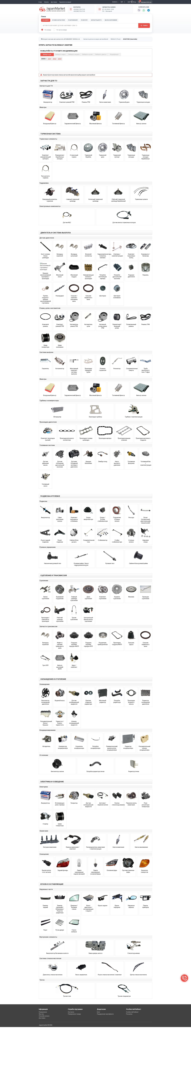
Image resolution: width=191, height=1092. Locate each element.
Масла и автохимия (111, 20)
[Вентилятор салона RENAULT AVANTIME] (57, 763)
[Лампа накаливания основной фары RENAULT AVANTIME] (95, 862)
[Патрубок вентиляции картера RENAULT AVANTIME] (102, 267)
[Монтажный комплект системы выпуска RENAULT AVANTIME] (74, 361)
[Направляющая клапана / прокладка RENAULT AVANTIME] (88, 267)
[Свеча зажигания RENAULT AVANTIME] (105, 94)
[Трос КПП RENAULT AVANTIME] (45, 657)
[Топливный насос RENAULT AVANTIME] (45, 476)
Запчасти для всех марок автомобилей (95, 39)
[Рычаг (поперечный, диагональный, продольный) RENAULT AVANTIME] (145, 510)
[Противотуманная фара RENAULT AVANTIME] (128, 862)
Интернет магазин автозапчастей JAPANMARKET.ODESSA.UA (61, 39)
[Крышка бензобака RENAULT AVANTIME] (88, 454)
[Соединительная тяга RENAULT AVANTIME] (88, 532)
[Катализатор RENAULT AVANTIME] (59, 361)
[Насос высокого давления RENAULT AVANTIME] (117, 454)
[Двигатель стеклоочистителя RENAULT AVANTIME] (52, 967)
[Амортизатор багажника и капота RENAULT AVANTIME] (57, 945)
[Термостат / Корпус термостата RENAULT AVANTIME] (59, 713)
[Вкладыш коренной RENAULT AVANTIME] (59, 246)
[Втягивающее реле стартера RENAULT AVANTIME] (59, 795)
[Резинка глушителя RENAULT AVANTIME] (102, 361)
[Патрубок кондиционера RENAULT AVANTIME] (95, 738)
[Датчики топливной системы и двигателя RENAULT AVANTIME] (74, 454)
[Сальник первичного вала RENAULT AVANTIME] (88, 288)
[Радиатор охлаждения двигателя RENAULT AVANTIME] (145, 693)
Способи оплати (44, 1016)
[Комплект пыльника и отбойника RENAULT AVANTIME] (74, 510)
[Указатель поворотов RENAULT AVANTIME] (144, 862)
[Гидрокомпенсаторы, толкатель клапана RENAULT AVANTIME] (102, 246)
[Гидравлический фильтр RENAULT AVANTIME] (72, 116)
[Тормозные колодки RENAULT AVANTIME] (143, 94)
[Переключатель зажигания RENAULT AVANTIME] (131, 795)
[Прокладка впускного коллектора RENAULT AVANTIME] (67, 430)
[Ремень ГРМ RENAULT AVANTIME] (86, 94)
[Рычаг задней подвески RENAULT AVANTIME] (45, 532)
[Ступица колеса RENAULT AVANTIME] (131, 532)
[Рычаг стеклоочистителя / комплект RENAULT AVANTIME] (110, 967)
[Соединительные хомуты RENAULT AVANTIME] (131, 361)
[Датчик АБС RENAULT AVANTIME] (67, 215)
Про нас (41, 1014)
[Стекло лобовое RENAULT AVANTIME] (74, 922)
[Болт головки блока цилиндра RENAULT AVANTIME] (45, 246)
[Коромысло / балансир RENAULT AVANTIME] (145, 246)
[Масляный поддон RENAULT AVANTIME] (74, 267)
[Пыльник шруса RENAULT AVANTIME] (131, 635)
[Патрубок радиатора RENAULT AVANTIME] (117, 693)
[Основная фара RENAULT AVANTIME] (111, 862)
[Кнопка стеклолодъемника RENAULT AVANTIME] (117, 795)
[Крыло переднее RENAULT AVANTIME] (117, 898)
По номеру (45, 20)
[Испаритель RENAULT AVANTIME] (46, 738)
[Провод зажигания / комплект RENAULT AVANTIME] (72, 839)
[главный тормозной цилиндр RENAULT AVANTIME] (72, 191)
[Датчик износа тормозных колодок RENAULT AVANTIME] (124, 215)
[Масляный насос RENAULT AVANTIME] (59, 267)
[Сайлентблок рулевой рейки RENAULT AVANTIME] (138, 555)
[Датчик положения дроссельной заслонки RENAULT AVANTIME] (59, 454)
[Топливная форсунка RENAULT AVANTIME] (131, 454)
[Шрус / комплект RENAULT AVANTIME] (74, 657)
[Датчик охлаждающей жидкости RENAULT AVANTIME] (74, 693)
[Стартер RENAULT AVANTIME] (45, 816)
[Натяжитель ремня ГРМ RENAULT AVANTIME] (74, 316)
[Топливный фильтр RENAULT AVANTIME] (118, 116)
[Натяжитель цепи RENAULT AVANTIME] (88, 316)
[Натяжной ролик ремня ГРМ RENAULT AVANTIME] (102, 316)
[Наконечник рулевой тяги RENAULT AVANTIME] (52, 555)
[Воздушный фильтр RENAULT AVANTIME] (50, 116)
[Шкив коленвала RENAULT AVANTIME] (59, 337)
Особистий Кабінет (132, 1012)
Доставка (54, 2)
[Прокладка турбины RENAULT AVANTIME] (95, 409)
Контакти (71, 1012)
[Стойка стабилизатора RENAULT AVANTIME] (117, 532)
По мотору (84, 20)
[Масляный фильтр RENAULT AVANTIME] (95, 116)
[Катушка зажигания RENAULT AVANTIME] (50, 839)
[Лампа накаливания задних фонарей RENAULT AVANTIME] (79, 862)
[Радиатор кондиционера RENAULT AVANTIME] (128, 738)
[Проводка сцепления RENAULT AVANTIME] (145, 589)
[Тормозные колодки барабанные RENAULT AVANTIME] (145, 147)
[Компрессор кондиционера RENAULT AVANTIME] (62, 738)
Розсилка (129, 1014)
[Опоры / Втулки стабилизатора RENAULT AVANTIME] (102, 510)
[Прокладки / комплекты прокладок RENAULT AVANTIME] (45, 610)
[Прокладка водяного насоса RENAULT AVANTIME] (131, 693)
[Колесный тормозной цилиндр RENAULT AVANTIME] (95, 191)
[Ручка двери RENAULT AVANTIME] (59, 922)
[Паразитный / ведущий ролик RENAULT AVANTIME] (117, 316)
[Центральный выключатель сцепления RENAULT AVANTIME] (88, 610)
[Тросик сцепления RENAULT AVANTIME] (74, 610)
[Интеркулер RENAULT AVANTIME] (57, 409)
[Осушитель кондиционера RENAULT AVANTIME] (79, 738)
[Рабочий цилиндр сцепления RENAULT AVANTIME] (59, 610)
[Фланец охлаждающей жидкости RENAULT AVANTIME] (74, 713)
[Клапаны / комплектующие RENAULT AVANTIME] (117, 246)
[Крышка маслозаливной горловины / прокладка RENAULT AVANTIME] (45, 266)
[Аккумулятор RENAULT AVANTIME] (48, 94)
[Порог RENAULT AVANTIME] (45, 922)
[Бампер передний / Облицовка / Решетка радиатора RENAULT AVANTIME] (59, 898)
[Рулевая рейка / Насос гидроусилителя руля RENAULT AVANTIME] (81, 555)
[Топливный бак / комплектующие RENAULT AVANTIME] (145, 454)
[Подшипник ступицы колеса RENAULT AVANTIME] (117, 510)
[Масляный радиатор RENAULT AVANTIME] (102, 693)
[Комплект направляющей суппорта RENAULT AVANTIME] (45, 147)
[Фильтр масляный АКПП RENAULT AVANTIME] (59, 657)
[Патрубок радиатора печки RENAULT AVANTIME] (95, 763)
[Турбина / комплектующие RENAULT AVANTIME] (133, 409)
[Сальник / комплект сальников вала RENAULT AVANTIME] (74, 288)
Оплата (46, 2)
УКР (122, 2)
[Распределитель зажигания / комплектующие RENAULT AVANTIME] (95, 839)
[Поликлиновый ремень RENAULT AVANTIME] (131, 316)
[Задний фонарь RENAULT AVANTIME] (62, 862)
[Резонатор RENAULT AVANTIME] (117, 361)
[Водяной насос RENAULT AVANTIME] (59, 693)
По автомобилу (73, 20)
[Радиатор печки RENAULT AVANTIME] (133, 763)
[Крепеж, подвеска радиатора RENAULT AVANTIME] (88, 693)
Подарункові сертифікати (105, 1014)
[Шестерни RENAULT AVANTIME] (102, 288)
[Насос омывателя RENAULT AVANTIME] (81, 967)
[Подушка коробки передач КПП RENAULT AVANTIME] (88, 635)
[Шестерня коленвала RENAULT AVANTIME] (117, 288)
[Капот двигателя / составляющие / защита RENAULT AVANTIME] (88, 898)
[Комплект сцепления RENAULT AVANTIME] (102, 589)
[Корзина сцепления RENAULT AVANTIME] (117, 589)
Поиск (145, 25)
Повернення (43, 1012)
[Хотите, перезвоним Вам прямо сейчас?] (184, 978)
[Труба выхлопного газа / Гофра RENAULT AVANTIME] (145, 361)
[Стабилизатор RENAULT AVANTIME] (102, 532)
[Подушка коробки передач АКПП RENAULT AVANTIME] (74, 635)
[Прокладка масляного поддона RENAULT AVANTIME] (143, 430)
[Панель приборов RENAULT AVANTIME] (145, 898)
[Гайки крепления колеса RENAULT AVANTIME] (59, 510)
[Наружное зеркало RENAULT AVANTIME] (131, 898)
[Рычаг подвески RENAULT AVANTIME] (59, 532)
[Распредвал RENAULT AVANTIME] (59, 288)
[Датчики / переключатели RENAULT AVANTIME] (102, 795)
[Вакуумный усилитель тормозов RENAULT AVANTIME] (50, 191)
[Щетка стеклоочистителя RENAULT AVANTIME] (138, 967)
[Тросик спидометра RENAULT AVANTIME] (124, 988)
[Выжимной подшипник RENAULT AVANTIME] (59, 589)
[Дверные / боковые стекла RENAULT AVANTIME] (74, 898)
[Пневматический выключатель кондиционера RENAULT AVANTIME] (111, 738)
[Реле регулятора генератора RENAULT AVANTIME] (145, 795)
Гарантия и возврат (65, 2)
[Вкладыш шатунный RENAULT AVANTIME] (74, 246)
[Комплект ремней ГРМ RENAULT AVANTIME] (67, 94)
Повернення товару (74, 1014)
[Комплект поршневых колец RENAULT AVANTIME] (131, 246)
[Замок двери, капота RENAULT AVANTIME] (95, 945)
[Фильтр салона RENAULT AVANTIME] (141, 116)
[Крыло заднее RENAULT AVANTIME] (102, 898)
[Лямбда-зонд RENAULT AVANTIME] (102, 454)
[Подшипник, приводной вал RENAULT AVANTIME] (102, 635)
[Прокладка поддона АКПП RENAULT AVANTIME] (117, 635)
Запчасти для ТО (96, 20)
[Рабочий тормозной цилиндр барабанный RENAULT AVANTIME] (118, 191)
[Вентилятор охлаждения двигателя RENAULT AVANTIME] (45, 693)
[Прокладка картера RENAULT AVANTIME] (105, 430)
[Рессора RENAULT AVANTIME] (131, 510)
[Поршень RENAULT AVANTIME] (145, 267)
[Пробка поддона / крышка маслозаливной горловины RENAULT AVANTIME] (45, 288)
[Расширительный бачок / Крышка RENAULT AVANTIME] (45, 713)
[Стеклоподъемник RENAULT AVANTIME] (133, 945)
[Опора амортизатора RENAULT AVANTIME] (88, 510)
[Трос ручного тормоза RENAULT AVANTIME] (45, 168)
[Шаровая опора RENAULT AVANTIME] (145, 532)
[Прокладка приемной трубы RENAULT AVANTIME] (88, 361)
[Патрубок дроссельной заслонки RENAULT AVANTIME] (117, 267)
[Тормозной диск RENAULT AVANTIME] (124, 94)
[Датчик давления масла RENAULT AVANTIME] (45, 454)
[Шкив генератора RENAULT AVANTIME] (45, 337)
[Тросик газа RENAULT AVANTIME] (67, 988)
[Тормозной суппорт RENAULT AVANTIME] (117, 147)
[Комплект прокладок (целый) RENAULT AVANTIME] (48, 430)
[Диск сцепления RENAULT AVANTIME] (88, 589)
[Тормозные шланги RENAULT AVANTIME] (141, 191)
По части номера (62, 30)
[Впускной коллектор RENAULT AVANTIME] (88, 246)
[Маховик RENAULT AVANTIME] (131, 589)
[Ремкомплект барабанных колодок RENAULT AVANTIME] (59, 147)
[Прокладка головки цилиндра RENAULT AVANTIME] (86, 430)
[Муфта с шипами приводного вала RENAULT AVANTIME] (59, 635)
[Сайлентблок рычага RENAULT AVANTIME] (74, 532)
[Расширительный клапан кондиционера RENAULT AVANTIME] (144, 738)
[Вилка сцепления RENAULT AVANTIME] (45, 589)
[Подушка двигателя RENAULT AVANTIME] (131, 267)
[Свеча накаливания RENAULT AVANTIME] (141, 839)
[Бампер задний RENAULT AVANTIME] (45, 898)
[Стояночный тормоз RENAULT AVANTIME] (74, 147)
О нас (40, 2)
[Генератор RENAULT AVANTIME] (74, 795)
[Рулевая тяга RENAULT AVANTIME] (110, 555)
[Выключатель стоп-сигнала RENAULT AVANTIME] (46, 862)
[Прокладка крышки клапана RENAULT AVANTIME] (124, 430)
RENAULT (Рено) (115, 39)
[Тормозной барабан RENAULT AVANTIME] (88, 147)
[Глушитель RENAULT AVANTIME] (45, 361)
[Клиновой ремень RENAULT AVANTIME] (45, 316)
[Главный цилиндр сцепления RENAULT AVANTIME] (74, 589)
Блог (98, 1012)
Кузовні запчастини (58, 20)
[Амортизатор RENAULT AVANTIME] (45, 510)
